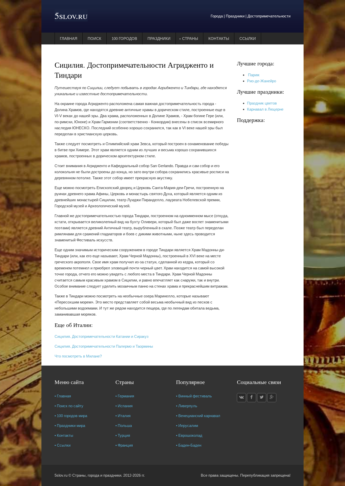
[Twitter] (261, 397)
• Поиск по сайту (69, 406)
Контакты (218, 38)
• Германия (124, 396)
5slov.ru (71, 15)
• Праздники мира (70, 425)
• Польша (123, 425)
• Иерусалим (187, 425)
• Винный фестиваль (194, 396)
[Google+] (271, 397)
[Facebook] (251, 397)
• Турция (122, 435)
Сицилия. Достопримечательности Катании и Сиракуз (102, 336)
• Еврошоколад (189, 435)
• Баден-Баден (188, 445)
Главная (68, 38)
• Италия (123, 416)
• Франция (124, 445)
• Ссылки (62, 445)
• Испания (124, 406)
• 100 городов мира (71, 416)
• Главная (63, 396)
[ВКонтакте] (241, 397)
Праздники (158, 38)
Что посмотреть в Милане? (78, 356)
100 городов (124, 38)
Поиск (94, 38)
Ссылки (247, 38)
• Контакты (64, 435)
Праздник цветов (262, 103)
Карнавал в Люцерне (265, 109)
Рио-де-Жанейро (261, 81)
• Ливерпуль (186, 406)
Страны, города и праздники (96, 475)
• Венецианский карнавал (198, 416)
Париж (253, 75)
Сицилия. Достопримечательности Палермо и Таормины (104, 346)
